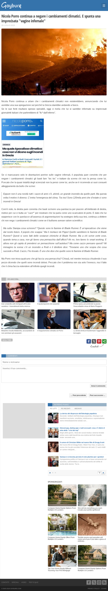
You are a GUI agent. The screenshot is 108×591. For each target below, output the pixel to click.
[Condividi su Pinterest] (99, 341)
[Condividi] (104, 341)
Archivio (78, 409)
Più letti (53, 409)
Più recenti (65, 409)
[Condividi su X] (94, 341)
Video (23, 582)
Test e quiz (33, 582)
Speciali (15, 582)
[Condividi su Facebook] (88, 341)
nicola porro (7, 340)
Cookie (104, 588)
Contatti (5, 582)
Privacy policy (94, 588)
